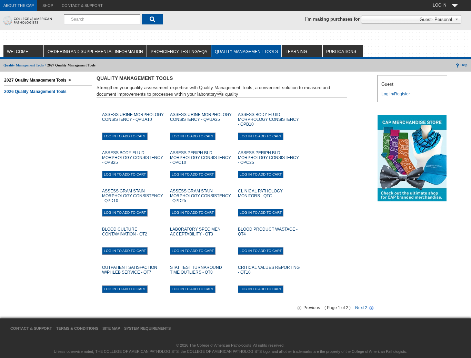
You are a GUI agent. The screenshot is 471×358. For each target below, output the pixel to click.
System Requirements (147, 328)
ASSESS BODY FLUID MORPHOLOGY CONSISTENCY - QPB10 (268, 119)
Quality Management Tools (246, 51)
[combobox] (102, 19)
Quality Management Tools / (24, 65)
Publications (341, 51)
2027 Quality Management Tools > (37, 80)
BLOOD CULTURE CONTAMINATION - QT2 (124, 231)
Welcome (17, 51)
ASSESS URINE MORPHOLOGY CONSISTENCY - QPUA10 (133, 117)
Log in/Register (395, 94)
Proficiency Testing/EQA (179, 51)
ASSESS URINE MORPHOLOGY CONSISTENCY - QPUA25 (201, 117)
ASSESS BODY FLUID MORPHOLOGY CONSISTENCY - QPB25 (132, 157)
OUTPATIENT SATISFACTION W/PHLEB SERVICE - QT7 (129, 270)
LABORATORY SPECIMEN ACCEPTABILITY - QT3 (195, 231)
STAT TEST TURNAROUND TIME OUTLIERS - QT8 (196, 270)
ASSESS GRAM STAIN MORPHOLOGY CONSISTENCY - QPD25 (200, 196)
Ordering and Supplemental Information (95, 51)
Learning (296, 51)
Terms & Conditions (77, 328)
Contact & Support (31, 328)
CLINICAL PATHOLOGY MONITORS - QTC (260, 193)
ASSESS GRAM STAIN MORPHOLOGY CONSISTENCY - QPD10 (132, 196)
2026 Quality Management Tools (35, 91)
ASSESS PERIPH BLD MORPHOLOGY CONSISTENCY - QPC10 (200, 157)
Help (464, 65)
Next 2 (361, 307)
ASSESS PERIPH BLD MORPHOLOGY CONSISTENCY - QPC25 (268, 157)
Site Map (111, 328)
